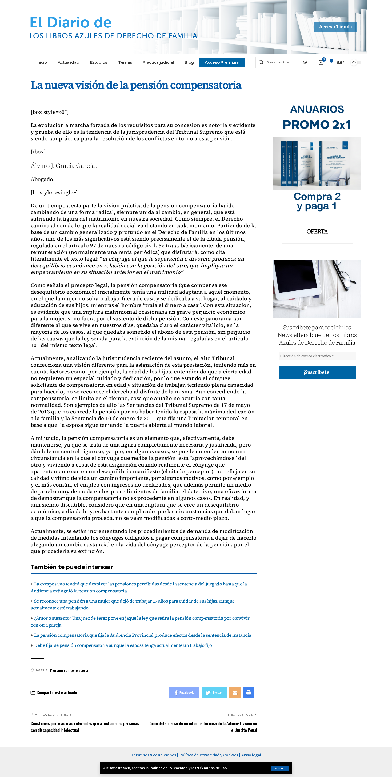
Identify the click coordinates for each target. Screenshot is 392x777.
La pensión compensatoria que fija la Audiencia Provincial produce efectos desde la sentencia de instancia (142, 635)
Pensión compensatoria (69, 670)
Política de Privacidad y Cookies (208, 755)
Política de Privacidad (168, 768)
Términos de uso (212, 768)
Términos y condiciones (153, 755)
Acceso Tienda (335, 26)
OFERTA (317, 231)
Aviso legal (251, 755)
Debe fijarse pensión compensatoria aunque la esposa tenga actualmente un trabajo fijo (123, 645)
